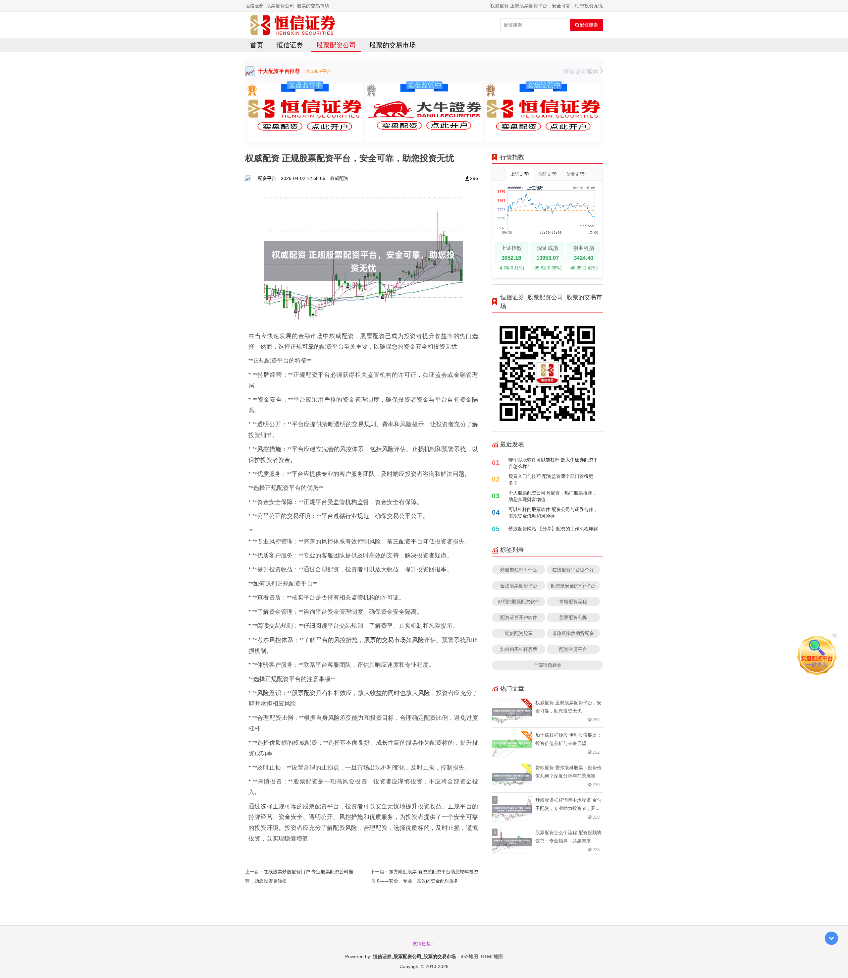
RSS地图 (469, 956)
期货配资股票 (519, 633)
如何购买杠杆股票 (518, 649)
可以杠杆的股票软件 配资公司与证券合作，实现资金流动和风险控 (553, 512)
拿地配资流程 (573, 601)
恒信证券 (290, 44)
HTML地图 (492, 956)
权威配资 (339, 178)
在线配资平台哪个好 (573, 569)
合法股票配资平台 (518, 585)
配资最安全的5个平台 (573, 585)
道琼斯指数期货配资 (573, 633)
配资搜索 (588, 25)
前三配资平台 (405, 541)
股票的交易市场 (392, 44)
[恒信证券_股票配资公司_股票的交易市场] (293, 25)
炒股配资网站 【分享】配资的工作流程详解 (553, 528)
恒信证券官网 (581, 71)
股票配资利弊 (573, 617)
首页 (256, 44)
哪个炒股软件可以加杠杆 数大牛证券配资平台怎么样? (553, 462)
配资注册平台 (573, 649)
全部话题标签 (547, 665)
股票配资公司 (336, 44)
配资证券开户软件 (518, 617)
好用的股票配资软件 (519, 601)
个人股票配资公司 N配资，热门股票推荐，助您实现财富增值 (552, 495)
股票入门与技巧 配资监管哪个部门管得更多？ (550, 479)
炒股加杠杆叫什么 (518, 569)
